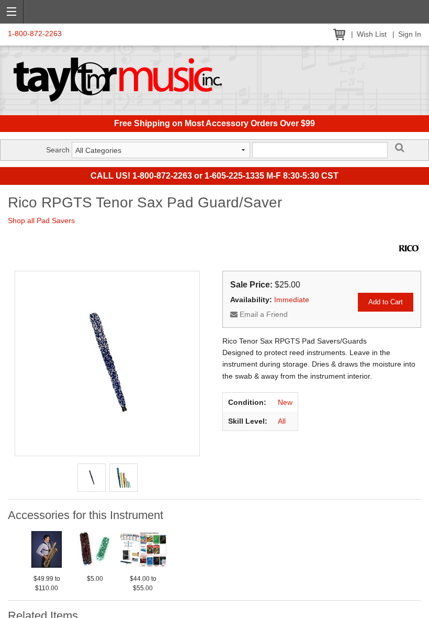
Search (58, 150)
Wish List (372, 34)
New (285, 402)
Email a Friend (263, 314)
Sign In (409, 34)
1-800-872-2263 (35, 34)
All (282, 421)
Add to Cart (385, 302)
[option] (46, 559)
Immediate (291, 299)
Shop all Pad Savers (41, 220)
